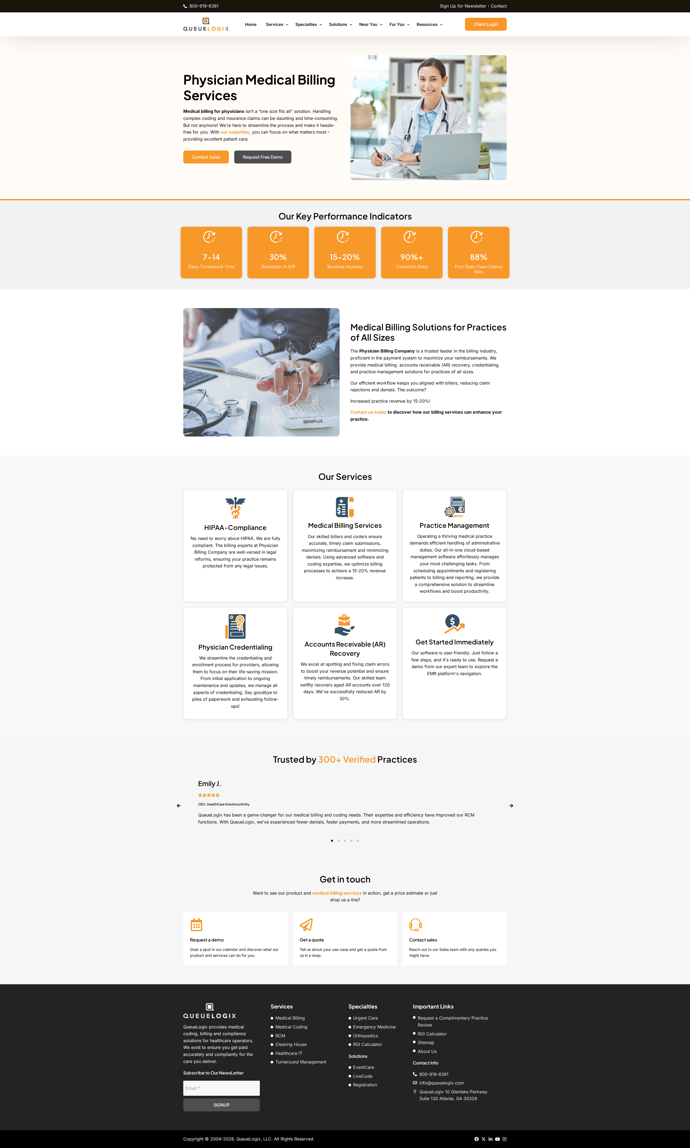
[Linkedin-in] (490, 1139)
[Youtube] (497, 1139)
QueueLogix (248, 1139)
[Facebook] (476, 1139)
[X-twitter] (483, 1139)
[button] (332, 841)
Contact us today (368, 412)
